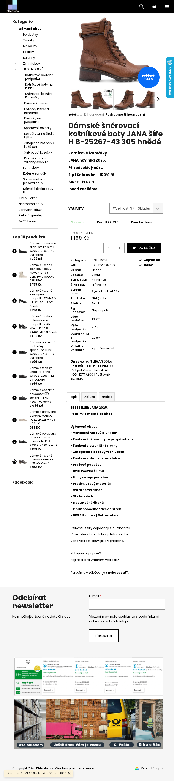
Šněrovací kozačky (38, 152)
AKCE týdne (27, 221)
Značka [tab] (106, 397)
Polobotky (30, 34)
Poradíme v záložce (85, 572)
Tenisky (28, 40)
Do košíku (147, 248)
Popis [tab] (73, 397)
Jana (148, 222)
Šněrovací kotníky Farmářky (38, 96)
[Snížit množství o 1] (98, 248)
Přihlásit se (104, 635)
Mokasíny (30, 46)
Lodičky (28, 52)
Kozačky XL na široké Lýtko (39, 136)
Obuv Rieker (28, 198)
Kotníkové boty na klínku (39, 86)
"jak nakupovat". (114, 572)
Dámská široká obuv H (38, 191)
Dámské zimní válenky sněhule (36, 160)
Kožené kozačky (36, 103)
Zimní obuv (31, 63)
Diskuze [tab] (89, 397)
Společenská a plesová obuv (34, 181)
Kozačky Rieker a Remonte (36, 111)
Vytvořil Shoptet (153, 768)
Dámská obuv (30, 29)
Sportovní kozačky (37, 128)
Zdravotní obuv (30, 210)
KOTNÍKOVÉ (33, 69)
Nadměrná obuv (31, 204)
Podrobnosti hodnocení (125, 115)
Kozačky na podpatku (32, 120)
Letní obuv (31, 167)
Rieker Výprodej (30, 215)
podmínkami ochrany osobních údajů (124, 619)
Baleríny (29, 58)
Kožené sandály (35, 173)
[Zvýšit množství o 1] (119, 248)
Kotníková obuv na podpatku (39, 77)
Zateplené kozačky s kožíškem (39, 145)
